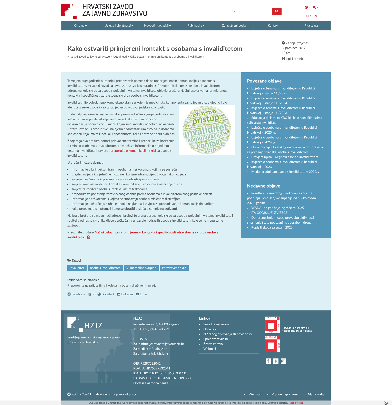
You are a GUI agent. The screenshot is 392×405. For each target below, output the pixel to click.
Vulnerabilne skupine (141, 268)
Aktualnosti (120, 56)
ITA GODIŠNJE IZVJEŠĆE (269, 212)
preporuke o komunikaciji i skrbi (133, 150)
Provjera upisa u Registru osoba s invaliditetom (284, 157)
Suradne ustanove (216, 324)
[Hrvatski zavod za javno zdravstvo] (104, 11)
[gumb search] (277, 11)
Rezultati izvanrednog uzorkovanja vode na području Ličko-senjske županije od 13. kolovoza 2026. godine (281, 198)
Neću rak (209, 329)
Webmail (255, 394)
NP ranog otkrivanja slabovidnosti (227, 334)
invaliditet (77, 268)
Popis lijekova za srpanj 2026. (272, 227)
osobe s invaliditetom (105, 268)
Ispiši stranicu (295, 58)
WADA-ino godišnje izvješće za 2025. (278, 208)
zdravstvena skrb (174, 268)
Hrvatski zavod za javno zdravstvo (88, 56)
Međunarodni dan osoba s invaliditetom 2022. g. (285, 171)
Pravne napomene (284, 394)
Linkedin (126, 294)
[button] (308, 7)
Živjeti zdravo (213, 344)
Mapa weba (316, 394)
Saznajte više (296, 403)
